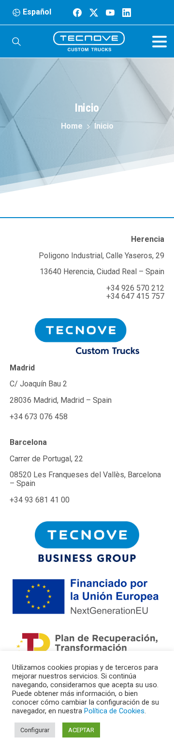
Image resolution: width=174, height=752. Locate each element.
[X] (94, 12)
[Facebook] (77, 12)
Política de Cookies (114, 711)
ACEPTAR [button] (81, 730)
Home (72, 126)
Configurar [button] (34, 730)
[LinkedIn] (126, 12)
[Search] (16, 41)
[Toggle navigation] (159, 41)
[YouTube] (110, 12)
